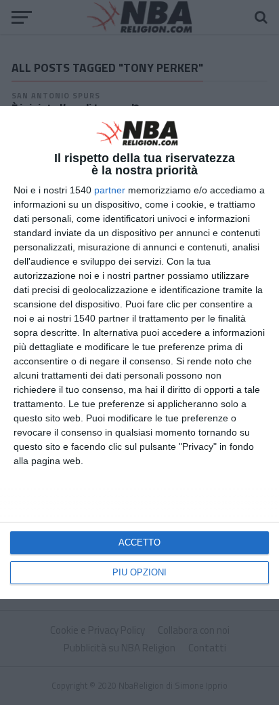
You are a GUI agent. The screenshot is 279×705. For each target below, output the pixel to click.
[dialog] (139, 352)
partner (109, 190)
